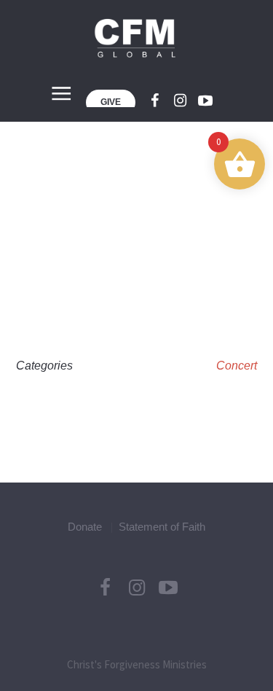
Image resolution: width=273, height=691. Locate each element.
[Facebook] (154, 100)
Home (87, 230)
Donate (85, 526)
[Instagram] (180, 100)
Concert (236, 365)
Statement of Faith (162, 526)
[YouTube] (168, 587)
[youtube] (205, 100)
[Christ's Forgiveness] (137, 38)
